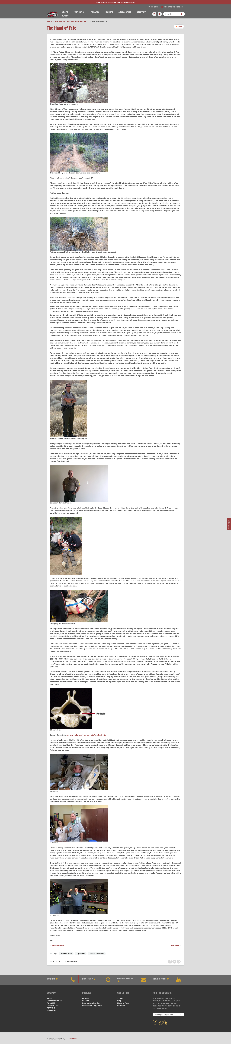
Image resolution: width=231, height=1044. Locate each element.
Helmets (109, 12)
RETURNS (51, 1008)
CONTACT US (52, 1005)
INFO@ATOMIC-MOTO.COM (174, 7)
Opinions (81, 953)
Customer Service (54, 1001)
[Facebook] (155, 1022)
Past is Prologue (97, 953)
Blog (119, 1001)
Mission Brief (66, 953)
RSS (180, 26)
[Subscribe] (181, 1014)
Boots (64, 12)
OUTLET (64, 16)
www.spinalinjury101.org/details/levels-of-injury (87, 735)
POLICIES (51, 1003)
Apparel (95, 12)
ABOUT (50, 998)
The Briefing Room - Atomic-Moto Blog (72, 21)
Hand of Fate (123, 1003)
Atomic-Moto (71, 1039)
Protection (79, 12)
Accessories (125, 12)
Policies (85, 1001)
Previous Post (58, 945)
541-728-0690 (153, 7)
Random (121, 1005)
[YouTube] (165, 1022)
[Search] (182, 14)
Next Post (174, 945)
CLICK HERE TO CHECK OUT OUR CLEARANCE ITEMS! (115, 2)
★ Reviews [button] (229, 524)
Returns (85, 998)
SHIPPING (51, 1010)
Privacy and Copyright (92, 1005)
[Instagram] (160, 1022)
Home (49, 21)
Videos (120, 998)
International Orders (91, 1003)
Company (141, 12)
